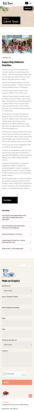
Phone (4, 318)
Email (4, 329)
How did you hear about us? (9, 340)
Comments (5, 351)
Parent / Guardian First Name (10, 296)
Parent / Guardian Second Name (11, 307)
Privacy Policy (5, 402)
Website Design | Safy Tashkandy (10, 408)
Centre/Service (6, 286)
